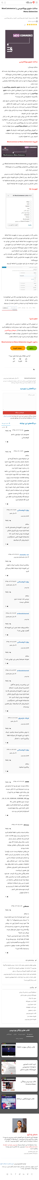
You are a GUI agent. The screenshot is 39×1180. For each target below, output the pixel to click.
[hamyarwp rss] (11, 1174)
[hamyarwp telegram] (19, 1174)
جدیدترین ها (30, 1034)
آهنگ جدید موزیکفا (31, 1001)
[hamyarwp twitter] (28, 1174)
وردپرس (26, 174)
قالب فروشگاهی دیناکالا (25, 1099)
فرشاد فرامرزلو (23, 718)
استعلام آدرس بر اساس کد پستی (27, 992)
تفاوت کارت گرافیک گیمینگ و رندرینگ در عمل (24, 971)
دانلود (31, 348)
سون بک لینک (32, 998)
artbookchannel (23, 613)
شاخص (4, 427)
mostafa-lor (24, 555)
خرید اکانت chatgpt (31, 1007)
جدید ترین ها (5, 423)
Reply (7, 431)
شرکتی (15, 1034)
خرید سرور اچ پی (32, 1004)
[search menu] (2, 2)
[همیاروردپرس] (30, 2)
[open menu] (37, 2)
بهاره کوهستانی (23, 510)
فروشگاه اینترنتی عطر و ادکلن (28, 995)
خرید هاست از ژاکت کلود (7, 1164)
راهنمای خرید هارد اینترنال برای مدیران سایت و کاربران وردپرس (20, 974)
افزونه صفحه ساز (31, 1016)
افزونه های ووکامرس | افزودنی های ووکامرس (16, 18)
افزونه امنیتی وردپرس (30, 1019)
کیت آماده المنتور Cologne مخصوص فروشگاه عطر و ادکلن (28, 1067)
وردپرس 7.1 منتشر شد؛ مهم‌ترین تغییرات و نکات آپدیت (22, 968)
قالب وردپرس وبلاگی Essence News (28, 1083)
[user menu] (5, 2)
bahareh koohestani (30, 378)
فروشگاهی (9, 1034)
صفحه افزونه (17, 348)
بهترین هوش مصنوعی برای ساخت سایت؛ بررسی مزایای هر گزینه (19, 965)
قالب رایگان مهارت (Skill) (26, 1047)
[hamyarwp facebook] (15, 1174)
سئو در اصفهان (32, 1010)
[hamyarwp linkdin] (23, 1174)
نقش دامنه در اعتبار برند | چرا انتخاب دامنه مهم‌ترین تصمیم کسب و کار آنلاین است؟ (20, 978)
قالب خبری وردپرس (31, 1013)
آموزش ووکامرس (30, 130)
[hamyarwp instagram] (32, 1174)
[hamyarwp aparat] (7, 1174)
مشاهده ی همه (19, 1038)
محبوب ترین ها (21, 1034)
